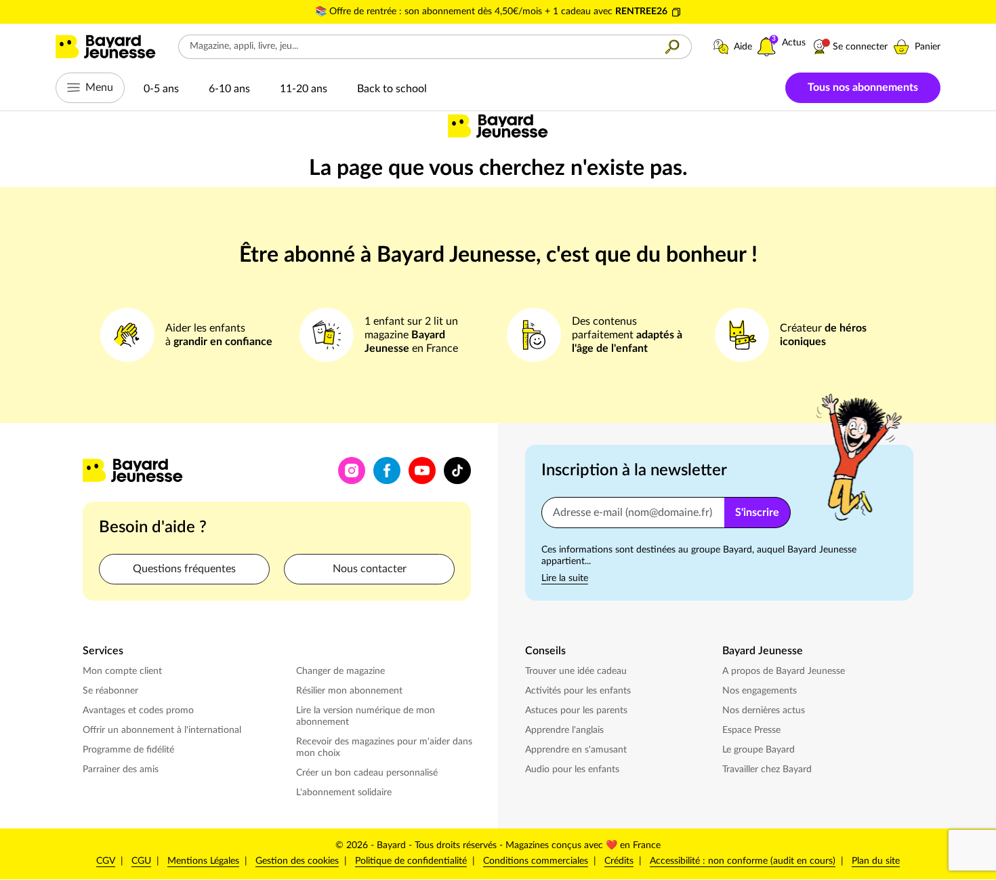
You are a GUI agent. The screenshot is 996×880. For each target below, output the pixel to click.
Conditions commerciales (535, 861)
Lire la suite (564, 578)
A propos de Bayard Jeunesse (783, 671)
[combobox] (416, 47)
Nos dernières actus (765, 710)
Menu (99, 87)
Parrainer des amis (121, 769)
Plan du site (876, 861)
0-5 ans (161, 88)
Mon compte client (122, 671)
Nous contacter (370, 568)
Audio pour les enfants (573, 769)
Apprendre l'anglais (564, 730)
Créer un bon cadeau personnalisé (367, 773)
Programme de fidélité (128, 750)
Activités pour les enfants (579, 690)
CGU (141, 861)
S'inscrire (757, 512)
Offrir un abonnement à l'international (162, 730)
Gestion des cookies (297, 861)
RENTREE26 (641, 11)
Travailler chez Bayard (768, 769)
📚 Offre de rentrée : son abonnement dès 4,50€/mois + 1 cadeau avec (465, 11)
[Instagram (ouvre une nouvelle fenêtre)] (351, 470)
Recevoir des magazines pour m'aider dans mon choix (384, 747)
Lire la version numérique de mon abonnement (365, 716)
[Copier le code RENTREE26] (676, 12)
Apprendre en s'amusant (576, 750)
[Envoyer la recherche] (672, 47)
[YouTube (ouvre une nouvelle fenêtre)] (422, 470)
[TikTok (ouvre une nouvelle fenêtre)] (457, 470)
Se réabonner (110, 691)
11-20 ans (303, 88)
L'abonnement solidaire (344, 792)
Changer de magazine (342, 671)
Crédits (619, 861)
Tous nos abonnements (863, 87)
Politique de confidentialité (411, 861)
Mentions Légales (203, 861)
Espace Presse (752, 730)
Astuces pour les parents (577, 710)
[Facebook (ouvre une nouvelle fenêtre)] (386, 470)
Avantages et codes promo (138, 710)
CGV (105, 861)
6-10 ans (229, 88)
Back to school (392, 88)
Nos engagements (761, 690)
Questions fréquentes (184, 568)
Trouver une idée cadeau (576, 671)
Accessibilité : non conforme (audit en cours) (742, 861)
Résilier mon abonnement (349, 691)
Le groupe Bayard (759, 749)
